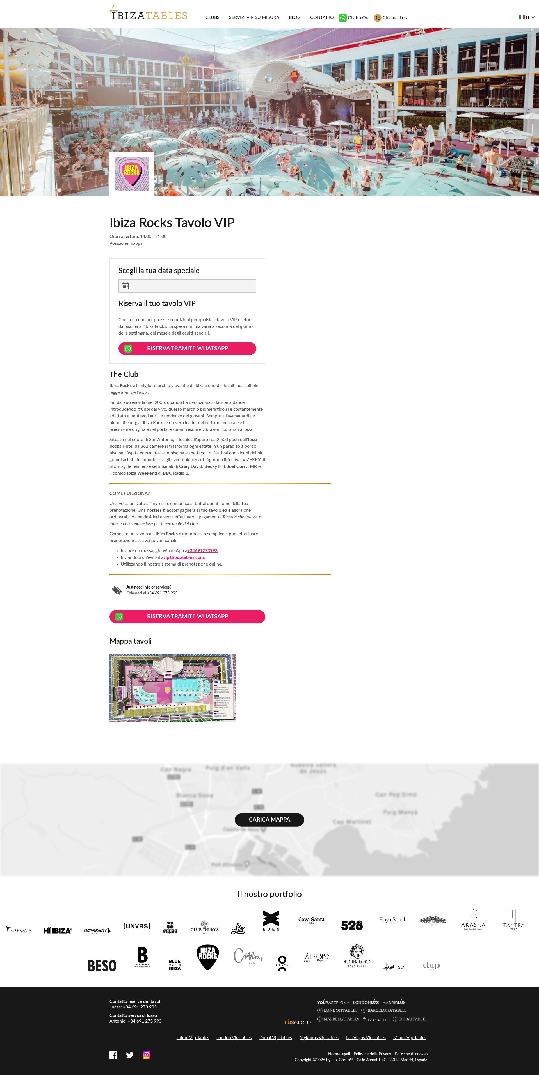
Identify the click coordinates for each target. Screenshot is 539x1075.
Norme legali (339, 1054)
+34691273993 (202, 550)
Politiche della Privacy (372, 1054)
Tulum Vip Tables (193, 1037)
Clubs (212, 17)
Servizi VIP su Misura (254, 17)
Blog (295, 17)
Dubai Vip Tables (275, 1037)
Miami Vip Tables (409, 1037)
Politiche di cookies (411, 1054)
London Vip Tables (234, 1037)
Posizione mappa (126, 243)
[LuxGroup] (298, 1021)
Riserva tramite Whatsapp (187, 348)
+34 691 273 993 (162, 593)
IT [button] (528, 17)
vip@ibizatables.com (183, 557)
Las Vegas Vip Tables (366, 1037)
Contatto (322, 17)
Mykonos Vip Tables (319, 1037)
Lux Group (341, 1060)
